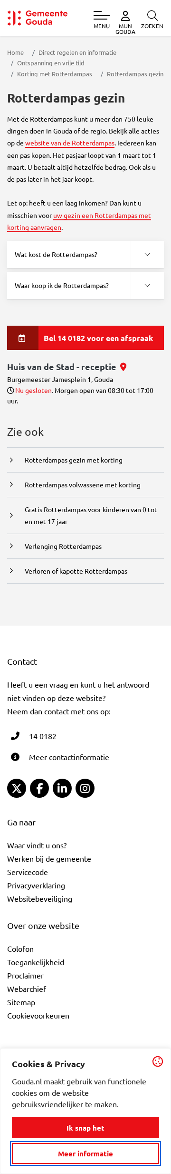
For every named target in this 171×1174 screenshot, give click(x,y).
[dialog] (85, 1111)
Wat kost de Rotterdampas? (56, 254)
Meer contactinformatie (69, 757)
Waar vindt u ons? (36, 845)
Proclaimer (25, 975)
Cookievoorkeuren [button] (38, 1015)
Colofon (20, 948)
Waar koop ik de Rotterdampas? (62, 285)
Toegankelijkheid (35, 962)
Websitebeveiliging (39, 898)
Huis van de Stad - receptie (66, 366)
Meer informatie (85, 1153)
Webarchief (26, 988)
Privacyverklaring (36, 885)
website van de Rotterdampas (69, 142)
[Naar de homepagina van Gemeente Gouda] (37, 18)
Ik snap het (85, 1128)
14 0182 (43, 736)
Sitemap (21, 1002)
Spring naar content (23, 34)
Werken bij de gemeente (49, 858)
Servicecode (27, 871)
